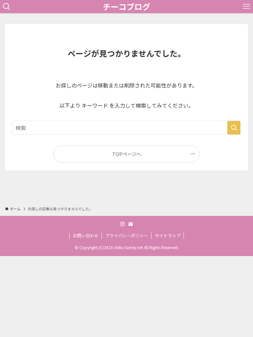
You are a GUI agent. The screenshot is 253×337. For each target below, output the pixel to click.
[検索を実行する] (233, 128)
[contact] (130, 224)
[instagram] (123, 224)
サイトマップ (168, 235)
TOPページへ (126, 153)
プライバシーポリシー (126, 235)
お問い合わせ (85, 235)
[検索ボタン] (6, 6)
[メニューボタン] (246, 6)
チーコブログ (126, 7)
